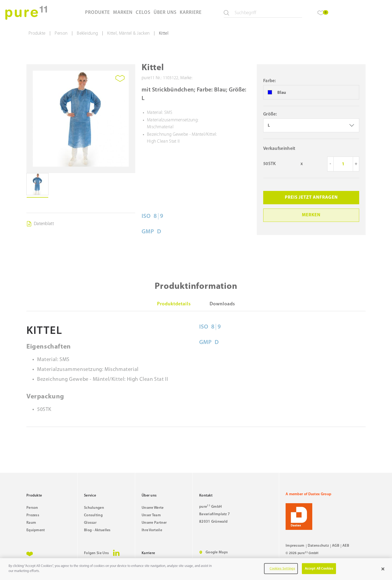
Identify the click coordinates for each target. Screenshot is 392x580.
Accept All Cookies (319, 568)
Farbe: (269, 81)
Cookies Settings (282, 568)
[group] (81, 119)
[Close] (383, 569)
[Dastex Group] (326, 516)
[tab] (174, 304)
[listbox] (311, 125)
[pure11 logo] (26, 13)
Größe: (270, 114)
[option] (311, 92)
